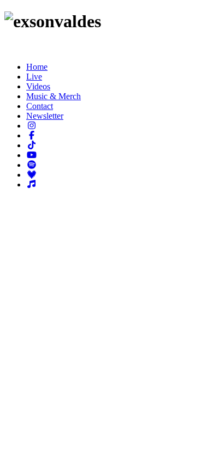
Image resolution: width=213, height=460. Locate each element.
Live (34, 76)
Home (37, 66)
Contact (39, 106)
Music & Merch (53, 96)
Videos (38, 86)
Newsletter (44, 115)
